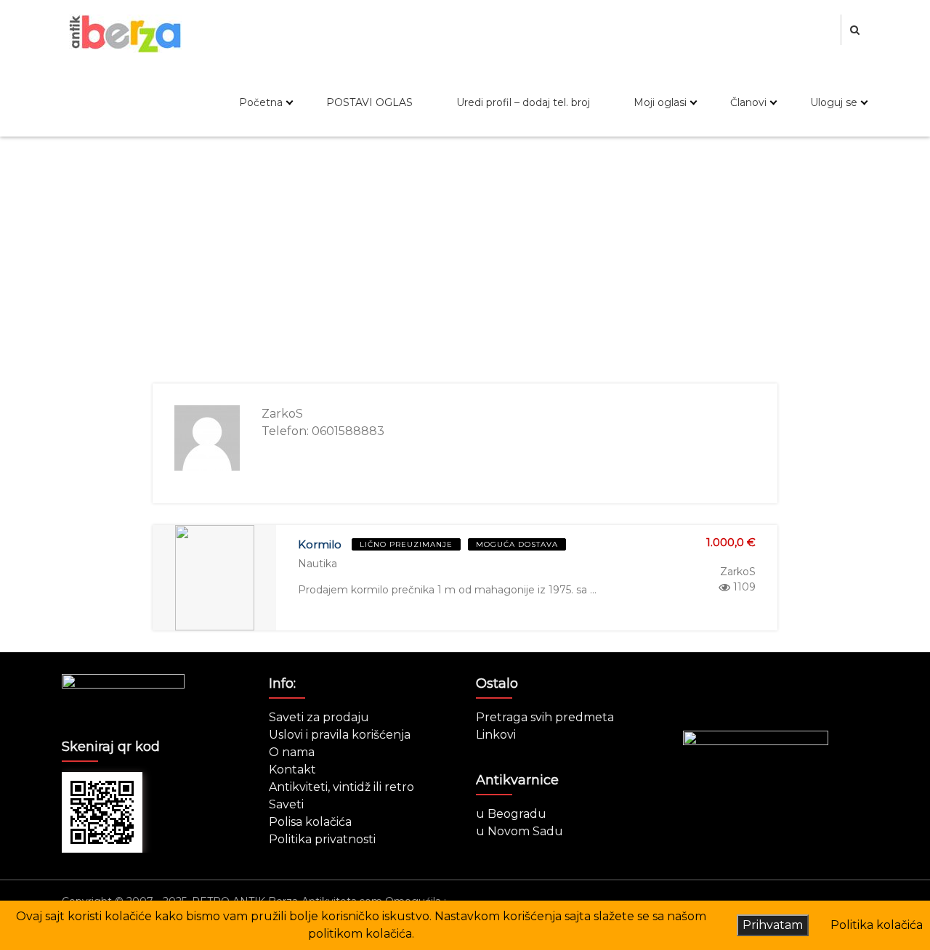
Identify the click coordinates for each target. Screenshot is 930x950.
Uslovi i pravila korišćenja (340, 735)
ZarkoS (738, 571)
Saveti (286, 804)
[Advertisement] (465, 260)
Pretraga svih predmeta (545, 717)
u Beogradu (511, 814)
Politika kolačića (876, 925)
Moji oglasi (660, 102)
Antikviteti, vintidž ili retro (341, 787)
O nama (292, 752)
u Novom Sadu (519, 831)
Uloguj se (833, 102)
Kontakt (292, 769)
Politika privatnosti (322, 839)
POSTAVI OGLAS (369, 102)
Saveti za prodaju (319, 717)
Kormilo (319, 544)
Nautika (317, 563)
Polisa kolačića (310, 822)
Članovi (748, 102)
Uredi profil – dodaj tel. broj (523, 102)
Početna (261, 102)
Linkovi (496, 735)
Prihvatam (773, 925)
